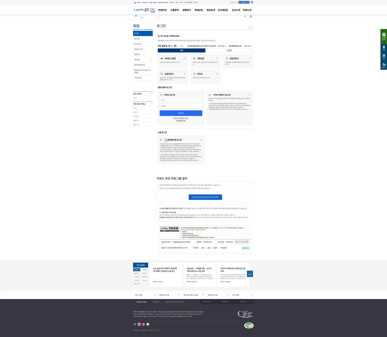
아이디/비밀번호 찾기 (181, 118)
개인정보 (138, 59)
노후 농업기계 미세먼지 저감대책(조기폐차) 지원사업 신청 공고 (165, 269)
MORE (250, 274)
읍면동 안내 (136, 124)
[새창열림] (153, 10)
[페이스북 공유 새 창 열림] (135, 324)
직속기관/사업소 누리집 (191, 295)
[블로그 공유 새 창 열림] (148, 324)
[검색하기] (252, 2)
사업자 (229, 50)
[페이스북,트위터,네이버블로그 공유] (245, 17)
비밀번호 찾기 (140, 49)
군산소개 (236, 10)
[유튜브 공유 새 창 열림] (139, 324)
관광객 (383, 67)
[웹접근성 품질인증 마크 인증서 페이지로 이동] (249, 325)
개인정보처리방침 (141, 302)
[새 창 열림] (169, 229)
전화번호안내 (234, 2)
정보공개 (211, 10)
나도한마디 (136, 116)
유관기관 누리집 (212, 295)
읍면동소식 (136, 120)
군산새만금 (223, 10)
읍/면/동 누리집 (164, 295)
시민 (384, 50)
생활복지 (186, 10)
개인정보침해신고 (141, 65)
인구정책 (195, 2)
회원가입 (246, 2)
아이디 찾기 (139, 44)
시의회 (181, 2)
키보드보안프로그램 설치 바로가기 (204, 197)
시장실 (176, 2)
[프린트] (251, 17)
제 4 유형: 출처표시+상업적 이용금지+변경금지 (192, 230)
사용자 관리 (247, 46)
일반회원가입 (181, 121)
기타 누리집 (235, 295)
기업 (384, 59)
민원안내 (162, 10)
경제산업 (199, 10)
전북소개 (247, 10)
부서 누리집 (138, 295)
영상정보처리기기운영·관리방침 (142, 71)
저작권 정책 (139, 77)
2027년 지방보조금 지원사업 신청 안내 (233, 269)
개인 (183, 50)
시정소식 (135, 112)
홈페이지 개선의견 (241, 242)
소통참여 (174, 10)
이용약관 (138, 54)
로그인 (241, 2)
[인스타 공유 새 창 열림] (143, 324)
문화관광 (171, 2)
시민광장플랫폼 (188, 2)
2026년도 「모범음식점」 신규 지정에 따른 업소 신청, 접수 (199, 269)
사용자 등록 (221, 46)
